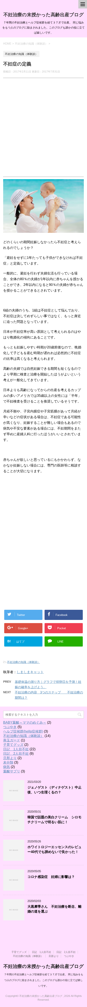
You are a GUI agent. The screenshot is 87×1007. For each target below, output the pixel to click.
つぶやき (10, 727)
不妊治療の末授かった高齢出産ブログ (43, 14)
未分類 (8, 762)
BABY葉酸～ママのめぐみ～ (24, 722)
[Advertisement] (43, 125)
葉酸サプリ (11, 771)
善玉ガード (11, 740)
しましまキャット (30, 672)
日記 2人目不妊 (16, 753)
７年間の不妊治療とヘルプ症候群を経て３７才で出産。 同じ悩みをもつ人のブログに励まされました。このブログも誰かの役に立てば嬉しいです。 (43, 980)
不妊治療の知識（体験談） (23, 662)
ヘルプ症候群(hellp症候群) (23, 731)
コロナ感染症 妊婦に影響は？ (51, 877)
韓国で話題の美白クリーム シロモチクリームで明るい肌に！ (54, 819)
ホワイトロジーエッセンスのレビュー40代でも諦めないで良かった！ (54, 849)
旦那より (10, 758)
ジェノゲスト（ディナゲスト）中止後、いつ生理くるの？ (54, 790)
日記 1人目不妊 (16, 749)
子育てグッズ (13, 744)
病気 (6, 767)
